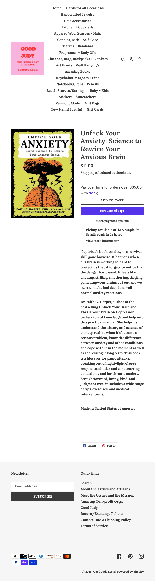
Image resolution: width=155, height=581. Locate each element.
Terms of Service (94, 526)
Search (86, 483)
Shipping (87, 173)
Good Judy (89, 507)
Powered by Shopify (130, 571)
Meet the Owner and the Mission (107, 495)
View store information (102, 241)
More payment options (112, 221)
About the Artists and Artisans (105, 489)
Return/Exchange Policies (102, 513)
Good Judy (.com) (104, 571)
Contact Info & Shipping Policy (106, 520)
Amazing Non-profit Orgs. (102, 501)
